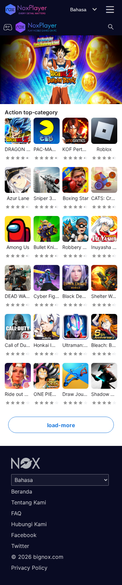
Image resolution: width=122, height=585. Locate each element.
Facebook (24, 535)
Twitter (20, 545)
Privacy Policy (29, 567)
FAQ (16, 513)
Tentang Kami (28, 502)
